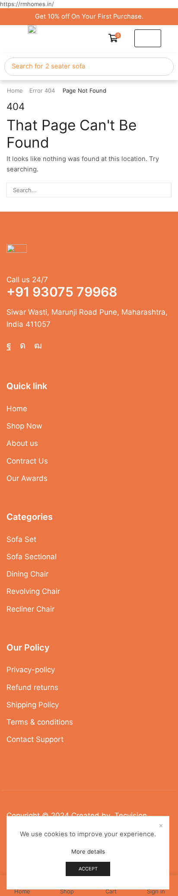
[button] (115, 38)
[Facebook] (8, 345)
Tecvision (130, 815)
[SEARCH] (164, 190)
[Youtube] (38, 345)
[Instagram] (22, 345)
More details (88, 851)
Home (15, 90)
